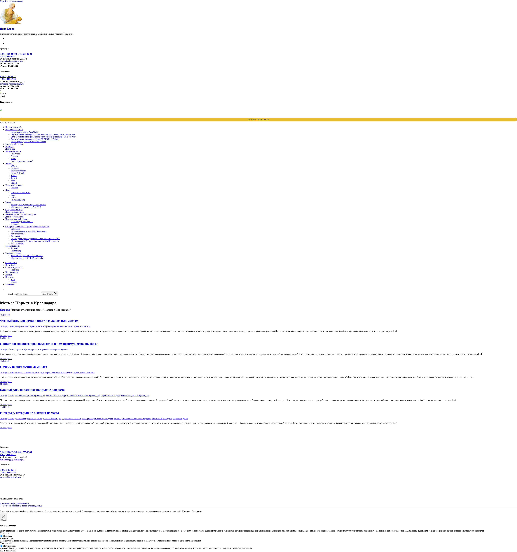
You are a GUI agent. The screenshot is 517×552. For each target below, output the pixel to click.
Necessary (7, 536)
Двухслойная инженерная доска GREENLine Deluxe (35, 139)
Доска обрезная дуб (14, 217)
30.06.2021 (5, 361)
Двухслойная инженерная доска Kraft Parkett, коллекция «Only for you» (43, 137)
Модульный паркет (14, 144)
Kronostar (15, 168)
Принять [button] (186, 511)
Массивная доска (13, 253)
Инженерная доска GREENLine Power (28, 141)
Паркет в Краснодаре (46, 326)
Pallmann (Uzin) (18, 200)
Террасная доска (12, 246)
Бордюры (15, 224)
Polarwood (15, 154)
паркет (48, 372)
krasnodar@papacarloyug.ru (12, 61)
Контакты (9, 284)
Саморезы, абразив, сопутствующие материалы (27, 226)
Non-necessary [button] (6, 543)
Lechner (14, 188)
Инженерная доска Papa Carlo (24, 132)
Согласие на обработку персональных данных (21, 506)
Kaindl (14, 175)
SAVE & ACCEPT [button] (8, 551)
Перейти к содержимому (11, 1)
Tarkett (14, 178)
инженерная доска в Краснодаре (30, 395)
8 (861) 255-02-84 (24, 54)
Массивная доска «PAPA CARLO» (27, 255)
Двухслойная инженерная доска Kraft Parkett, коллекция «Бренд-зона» (43, 134)
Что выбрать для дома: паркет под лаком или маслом (39, 320)
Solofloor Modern (18, 171)
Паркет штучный (13, 127)
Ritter (13, 180)
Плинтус (9, 146)
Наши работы (11, 272)
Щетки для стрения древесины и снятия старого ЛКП (35, 238)
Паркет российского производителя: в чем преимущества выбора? (49, 343)
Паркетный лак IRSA (20, 192)
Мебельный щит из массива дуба (20, 214)
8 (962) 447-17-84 (8, 79)
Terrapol (14, 248)
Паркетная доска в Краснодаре (135, 395)
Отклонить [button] (197, 511)
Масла (8, 202)
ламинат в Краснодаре (33, 372)
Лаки (7, 190)
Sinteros (14, 156)
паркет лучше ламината (84, 372)
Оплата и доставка (13, 267)
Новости (9, 277)
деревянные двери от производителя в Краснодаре (38, 418)
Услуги (8, 275)
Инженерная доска (14, 129)
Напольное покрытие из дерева (136, 418)
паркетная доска (180, 418)
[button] (9, 290)
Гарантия (15, 270)
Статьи (14, 282)
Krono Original (17, 173)
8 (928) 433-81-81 (8, 56)
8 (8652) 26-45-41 (8, 76)
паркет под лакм (64, 326)
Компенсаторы (17, 234)
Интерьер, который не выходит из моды (29, 413)
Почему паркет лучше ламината (23, 366)
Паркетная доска (13, 151)
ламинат (18, 372)
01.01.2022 (5, 315)
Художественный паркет (16, 219)
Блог (13, 279)
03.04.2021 (5, 407)
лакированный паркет (25, 326)
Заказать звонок (258, 119)
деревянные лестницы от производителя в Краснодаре (87, 418)
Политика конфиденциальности (14, 503)
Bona (13, 195)
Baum (13, 158)
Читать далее (6, 335)
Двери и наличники (14, 212)
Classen (14, 183)
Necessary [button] (4, 533)
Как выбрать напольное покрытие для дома (32, 389)
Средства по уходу (13, 209)
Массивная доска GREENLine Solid (27, 258)
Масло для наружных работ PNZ (26, 207)
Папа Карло (7, 28)
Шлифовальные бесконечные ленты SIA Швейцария (35, 241)
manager (3, 326)
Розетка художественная (22, 221)
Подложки (15, 236)
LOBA (14, 197)
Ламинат (9, 163)
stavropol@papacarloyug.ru (12, 84)
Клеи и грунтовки (13, 185)
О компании (11, 262)
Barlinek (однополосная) (22, 161)
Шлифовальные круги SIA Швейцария (28, 231)
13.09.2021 (5, 338)
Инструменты (17, 243)
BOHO (14, 166)
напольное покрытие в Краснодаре (83, 395)
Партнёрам (10, 265)
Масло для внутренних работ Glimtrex (28, 204)
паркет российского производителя (51, 349)
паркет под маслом (81, 326)
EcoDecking (16, 251)
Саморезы (15, 229)
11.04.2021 (5, 384)
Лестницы (10, 149)
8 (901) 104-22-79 (8, 54)
